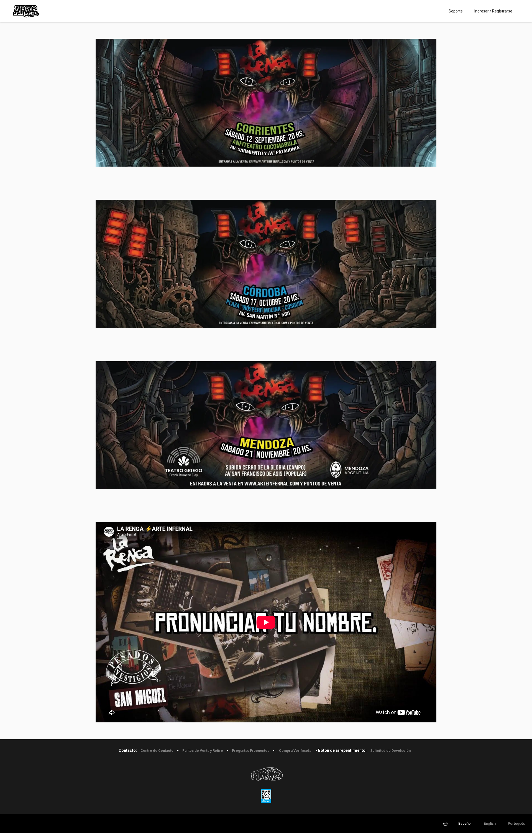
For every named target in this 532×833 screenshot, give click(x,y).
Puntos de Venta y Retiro (202, 750)
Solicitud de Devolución (390, 750)
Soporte (456, 11)
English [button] (490, 823)
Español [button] (465, 823)
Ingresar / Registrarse (493, 11)
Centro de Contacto (156, 750)
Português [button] (516, 823)
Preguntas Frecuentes (250, 750)
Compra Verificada (295, 750)
